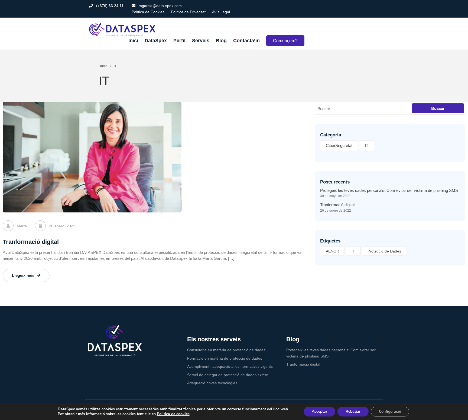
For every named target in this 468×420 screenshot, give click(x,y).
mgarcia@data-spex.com (160, 6)
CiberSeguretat (339, 145)
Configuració (390, 411)
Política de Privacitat (188, 12)
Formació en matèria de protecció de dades (224, 358)
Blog (221, 40)
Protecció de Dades (384, 251)
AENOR (332, 251)
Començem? (285, 40)
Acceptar (319, 411)
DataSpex (156, 40)
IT (366, 145)
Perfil (179, 40)
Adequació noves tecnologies (212, 383)
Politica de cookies (173, 413)
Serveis (200, 40)
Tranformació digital (31, 241)
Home (103, 66)
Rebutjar (353, 411)
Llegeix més (23, 275)
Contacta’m (246, 40)
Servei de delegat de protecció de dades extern (227, 375)
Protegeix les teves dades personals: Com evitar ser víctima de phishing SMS (389, 190)
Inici (133, 40)
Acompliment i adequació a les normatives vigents (230, 366)
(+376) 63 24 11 (109, 6)
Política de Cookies (148, 12)
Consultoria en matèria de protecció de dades (226, 350)
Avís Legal (221, 12)
